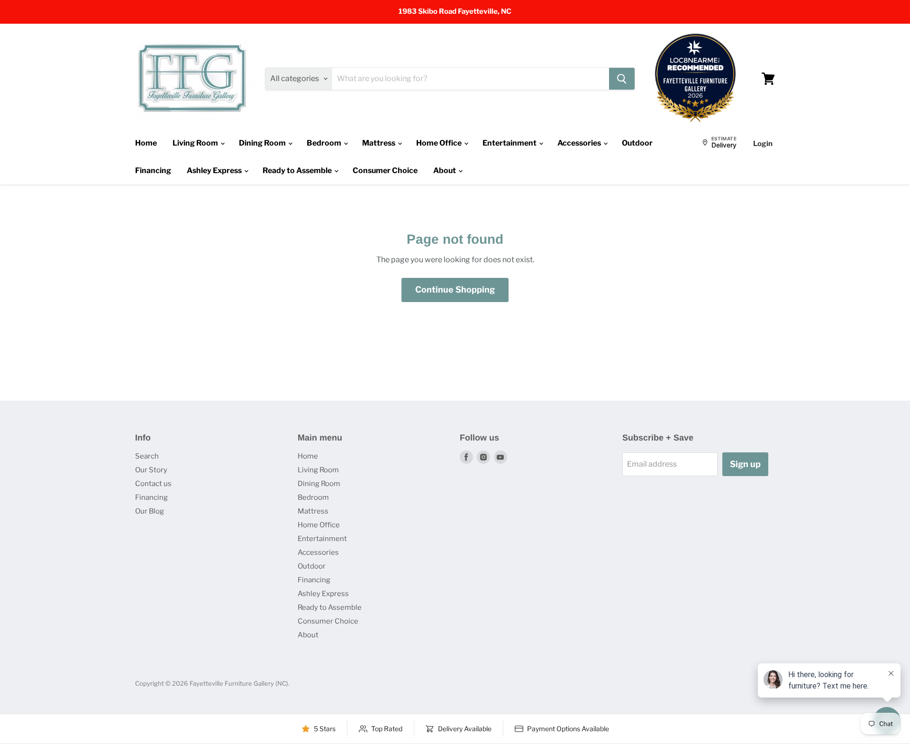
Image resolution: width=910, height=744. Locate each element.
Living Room (196, 142)
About (445, 170)
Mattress (379, 142)
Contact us (153, 483)
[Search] (622, 79)
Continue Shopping (455, 289)
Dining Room (263, 142)
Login (763, 143)
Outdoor (637, 142)
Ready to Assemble (298, 170)
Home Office (439, 142)
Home (146, 142)
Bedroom (325, 142)
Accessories (579, 142)
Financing (153, 170)
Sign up (745, 464)
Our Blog (149, 511)
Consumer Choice (385, 170)
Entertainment (510, 142)
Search (147, 456)
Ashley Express (215, 170)
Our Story (151, 470)
